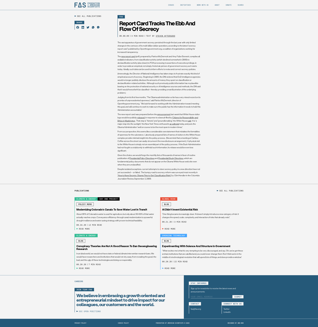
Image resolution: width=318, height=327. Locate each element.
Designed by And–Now (235, 323)
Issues (171, 5)
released (141, 117)
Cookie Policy (123, 323)
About (217, 5)
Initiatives (185, 5)
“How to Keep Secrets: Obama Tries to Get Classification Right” (144, 175)
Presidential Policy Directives (141, 158)
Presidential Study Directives (170, 158)
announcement (163, 114)
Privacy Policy (80, 323)
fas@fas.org (196, 309)
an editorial (174, 124)
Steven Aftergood (165, 36)
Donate (229, 5)
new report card (128, 56)
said (189, 120)
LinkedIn (227, 312)
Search (240, 5)
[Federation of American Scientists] (87, 4)
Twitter (226, 309)
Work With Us (202, 5)
